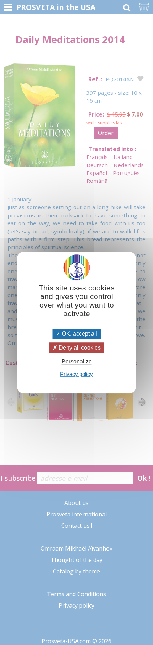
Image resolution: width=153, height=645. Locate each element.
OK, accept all (78, 334)
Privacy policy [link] (76, 374)
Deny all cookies (79, 348)
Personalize (77, 362)
